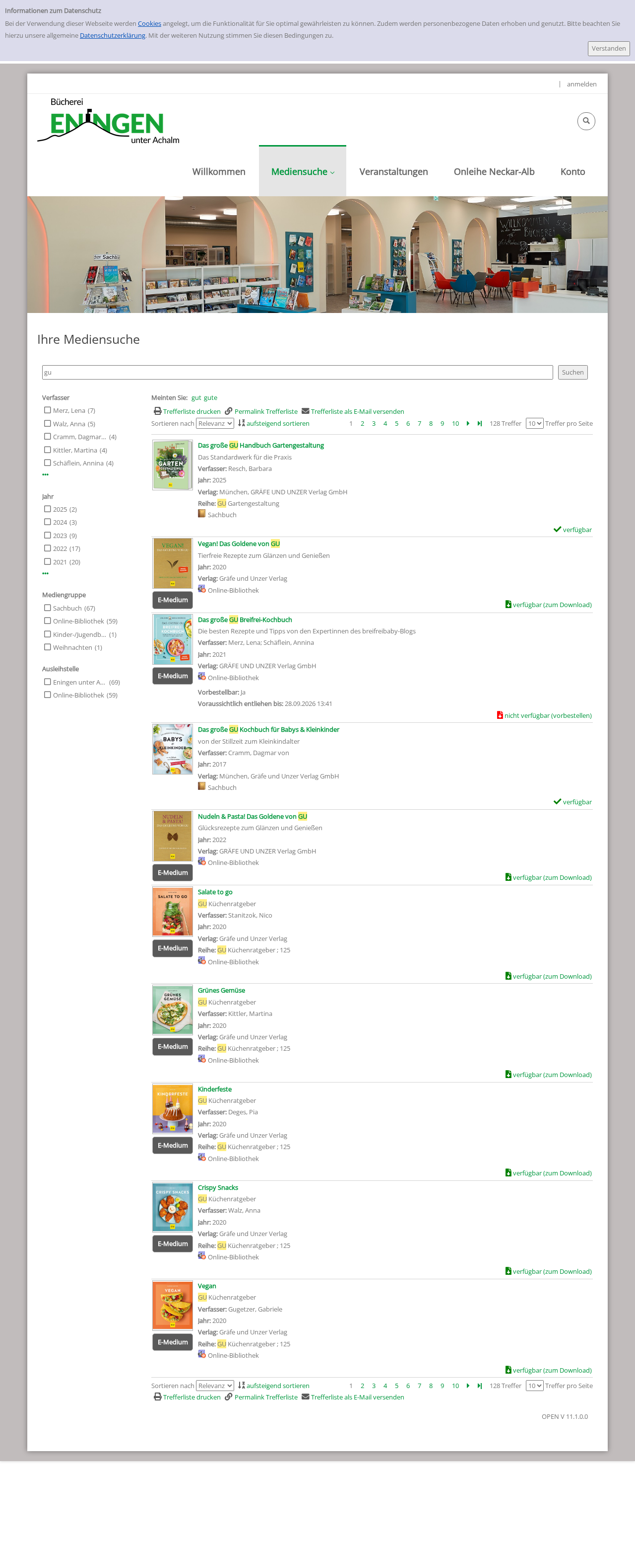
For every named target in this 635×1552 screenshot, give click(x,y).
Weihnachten (72, 647)
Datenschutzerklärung (112, 35)
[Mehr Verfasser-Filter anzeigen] (45, 474)
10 (455, 423)
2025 (60, 509)
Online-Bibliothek (78, 621)
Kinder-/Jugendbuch (80, 634)
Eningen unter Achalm (80, 682)
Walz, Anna (69, 423)
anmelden (582, 83)
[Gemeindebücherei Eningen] (108, 120)
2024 (60, 522)
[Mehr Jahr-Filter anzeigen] (45, 573)
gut (196, 397)
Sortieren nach (172, 423)
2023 (60, 535)
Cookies (149, 23)
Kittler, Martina (75, 450)
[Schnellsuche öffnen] (586, 121)
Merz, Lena (69, 410)
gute (210, 397)
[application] (302, 170)
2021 (60, 561)
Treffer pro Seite (569, 423)
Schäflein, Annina (78, 463)
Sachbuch (67, 608)
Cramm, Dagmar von (80, 436)
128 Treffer (505, 423)
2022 (60, 548)
